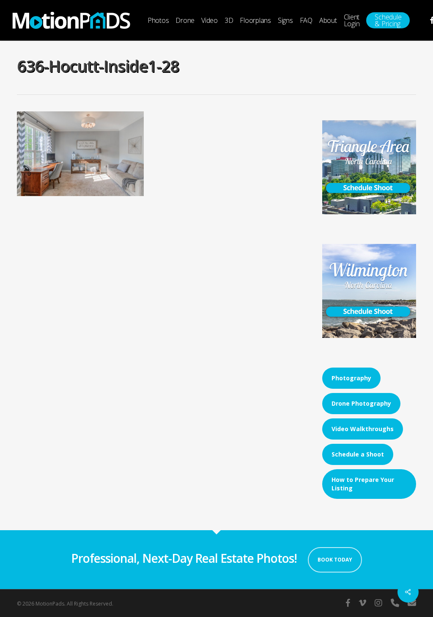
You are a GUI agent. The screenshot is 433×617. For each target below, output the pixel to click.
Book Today (335, 559)
